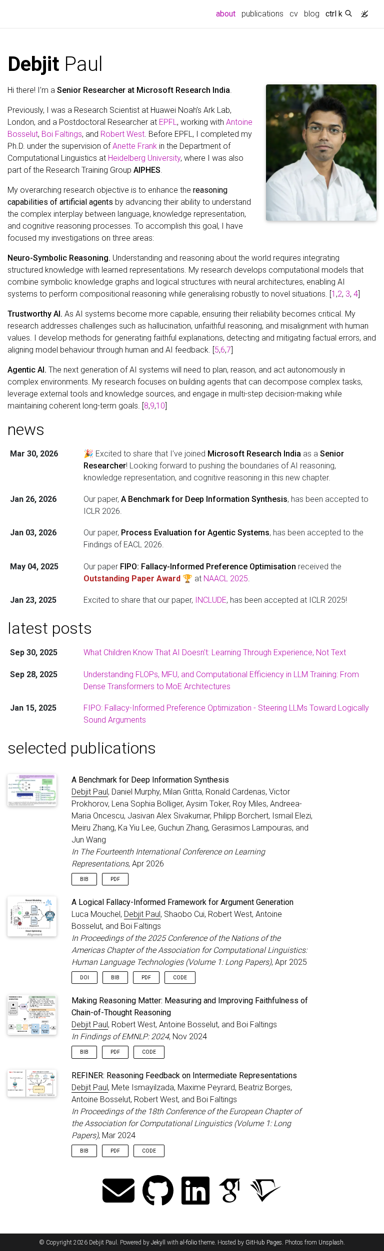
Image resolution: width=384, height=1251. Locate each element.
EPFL (168, 122)
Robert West (122, 134)
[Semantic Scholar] (266, 1192)
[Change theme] (362, 11)
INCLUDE (210, 600)
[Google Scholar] (230, 1192)
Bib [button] (84, 879)
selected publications (82, 748)
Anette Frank (134, 146)
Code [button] (180, 977)
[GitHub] (158, 1192)
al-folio (188, 1242)
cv (294, 13)
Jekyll (158, 1242)
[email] (118, 1192)
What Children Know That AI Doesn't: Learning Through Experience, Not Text (215, 652)
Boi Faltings (62, 134)
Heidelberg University (144, 158)
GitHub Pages (264, 1242)
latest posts (50, 628)
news (26, 429)
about (227, 13)
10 (160, 406)
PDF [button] (115, 879)
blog (312, 13)
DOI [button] (84, 977)
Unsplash (331, 1242)
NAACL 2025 (226, 578)
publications (263, 13)
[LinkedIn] (196, 1192)
